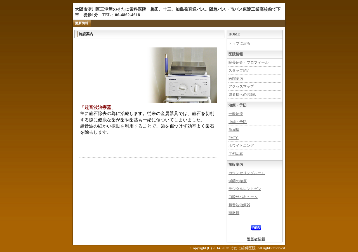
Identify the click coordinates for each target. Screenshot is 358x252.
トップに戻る (239, 43)
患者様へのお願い (243, 94)
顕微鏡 (234, 213)
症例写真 (236, 154)
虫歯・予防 (238, 122)
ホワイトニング (241, 145)
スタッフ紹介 (239, 70)
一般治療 (236, 114)
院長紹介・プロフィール (248, 62)
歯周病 (234, 130)
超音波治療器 (239, 205)
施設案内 (86, 34)
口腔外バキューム (243, 197)
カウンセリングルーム (247, 173)
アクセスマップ (241, 86)
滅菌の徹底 (238, 181)
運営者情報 (256, 239)
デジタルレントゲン (245, 189)
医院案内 (236, 78)
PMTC (234, 138)
